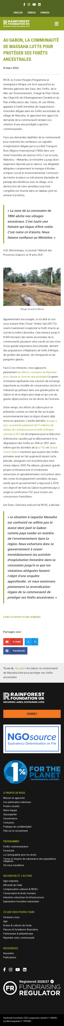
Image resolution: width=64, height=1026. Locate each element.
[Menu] (57, 23)
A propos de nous (14, 792)
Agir (5, 921)
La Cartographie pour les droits (19, 854)
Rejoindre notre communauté (18, 937)
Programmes (11, 841)
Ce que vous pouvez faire (18, 912)
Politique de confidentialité (17, 826)
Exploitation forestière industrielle (21, 901)
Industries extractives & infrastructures (23, 897)
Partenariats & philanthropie (18, 933)
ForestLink (8, 850)
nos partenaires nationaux (17, 802)
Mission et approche (14, 798)
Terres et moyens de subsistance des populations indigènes (29, 859)
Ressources (10, 948)
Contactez (8, 822)
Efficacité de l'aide (12, 885)
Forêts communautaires (15, 846)
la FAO (42, 447)
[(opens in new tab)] (32, 783)
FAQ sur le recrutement (15, 830)
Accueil (19, 668)
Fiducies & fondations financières (20, 929)
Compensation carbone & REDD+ (20, 889)
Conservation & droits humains (19, 893)
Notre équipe (10, 810)
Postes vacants (11, 806)
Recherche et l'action (17, 875)
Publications (9, 957)
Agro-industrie (10, 881)
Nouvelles (8, 953)
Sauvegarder (10, 814)
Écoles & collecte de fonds (17, 925)
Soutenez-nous (11, 917)
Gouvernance (10, 818)
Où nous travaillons (13, 865)
